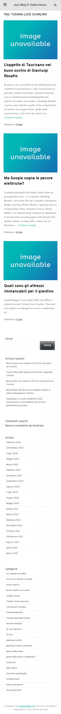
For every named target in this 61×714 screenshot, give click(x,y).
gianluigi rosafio (14, 640)
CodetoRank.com (27, 706)
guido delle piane (14, 651)
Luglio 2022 (12, 492)
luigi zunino (11, 668)
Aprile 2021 (12, 548)
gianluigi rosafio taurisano (19, 646)
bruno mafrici (13, 585)
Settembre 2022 (15, 481)
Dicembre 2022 (14, 475)
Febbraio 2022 (13, 520)
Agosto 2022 (13, 487)
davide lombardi (14, 623)
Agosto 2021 (12, 542)
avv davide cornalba (16, 573)
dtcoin (9, 634)
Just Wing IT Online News (30, 5)
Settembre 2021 (14, 536)
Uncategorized (13, 690)
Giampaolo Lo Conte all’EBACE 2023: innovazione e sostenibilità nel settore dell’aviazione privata (26, 402)
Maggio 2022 (12, 503)
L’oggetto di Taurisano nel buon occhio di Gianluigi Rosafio (27, 71)
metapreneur (13, 679)
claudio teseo (13, 596)
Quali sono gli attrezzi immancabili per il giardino (29, 289)
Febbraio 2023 (13, 470)
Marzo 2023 (12, 464)
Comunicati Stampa (16, 607)
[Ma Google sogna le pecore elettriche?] (30, 171)
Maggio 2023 (12, 459)
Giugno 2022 (12, 498)
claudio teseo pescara (17, 601)
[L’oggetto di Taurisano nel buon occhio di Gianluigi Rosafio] (30, 58)
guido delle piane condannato (21, 657)
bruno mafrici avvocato (18, 590)
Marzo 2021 (12, 553)
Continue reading (13, 117)
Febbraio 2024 (13, 442)
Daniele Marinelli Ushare (18, 618)
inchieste (11, 662)
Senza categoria (14, 684)
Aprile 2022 (12, 509)
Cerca (8, 339)
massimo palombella (16, 673)
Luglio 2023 (12, 453)
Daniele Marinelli (14, 612)
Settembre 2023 (14, 448)
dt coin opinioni (14, 629)
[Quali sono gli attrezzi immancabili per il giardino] (30, 279)
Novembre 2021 (14, 525)
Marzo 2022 (12, 514)
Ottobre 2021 (13, 531)
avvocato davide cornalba (19, 579)
